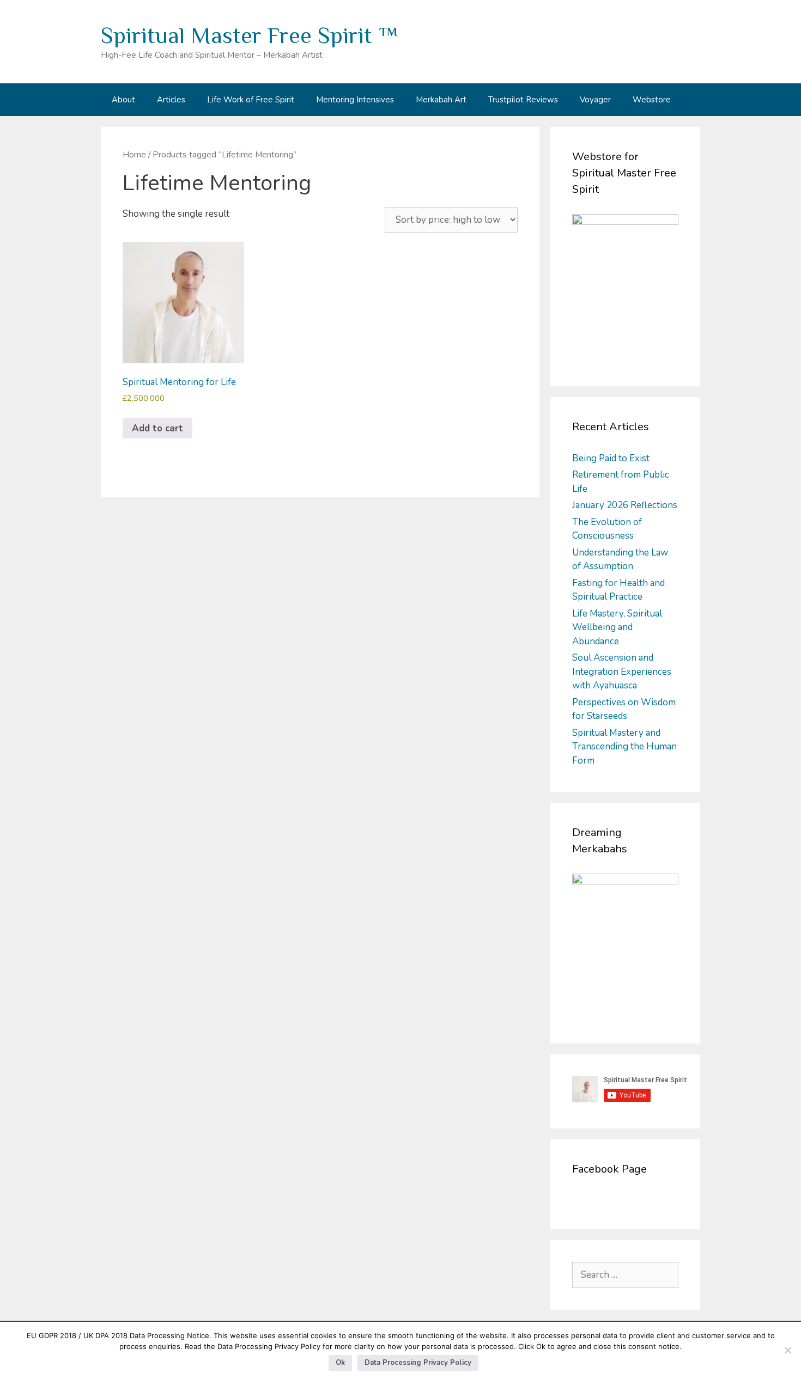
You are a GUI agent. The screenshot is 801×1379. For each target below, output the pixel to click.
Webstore (652, 99)
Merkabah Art (441, 99)
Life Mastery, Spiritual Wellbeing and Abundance (617, 627)
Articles (171, 99)
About (123, 99)
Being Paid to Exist (611, 458)
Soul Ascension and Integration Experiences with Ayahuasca (621, 671)
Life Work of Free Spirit (250, 99)
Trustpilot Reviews (523, 99)
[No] (787, 1350)
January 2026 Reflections (624, 505)
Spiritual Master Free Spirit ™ (249, 35)
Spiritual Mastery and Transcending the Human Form (624, 747)
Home (134, 155)
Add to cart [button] (157, 428)
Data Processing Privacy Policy (418, 1363)
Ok (340, 1363)
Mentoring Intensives (355, 99)
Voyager (595, 99)
